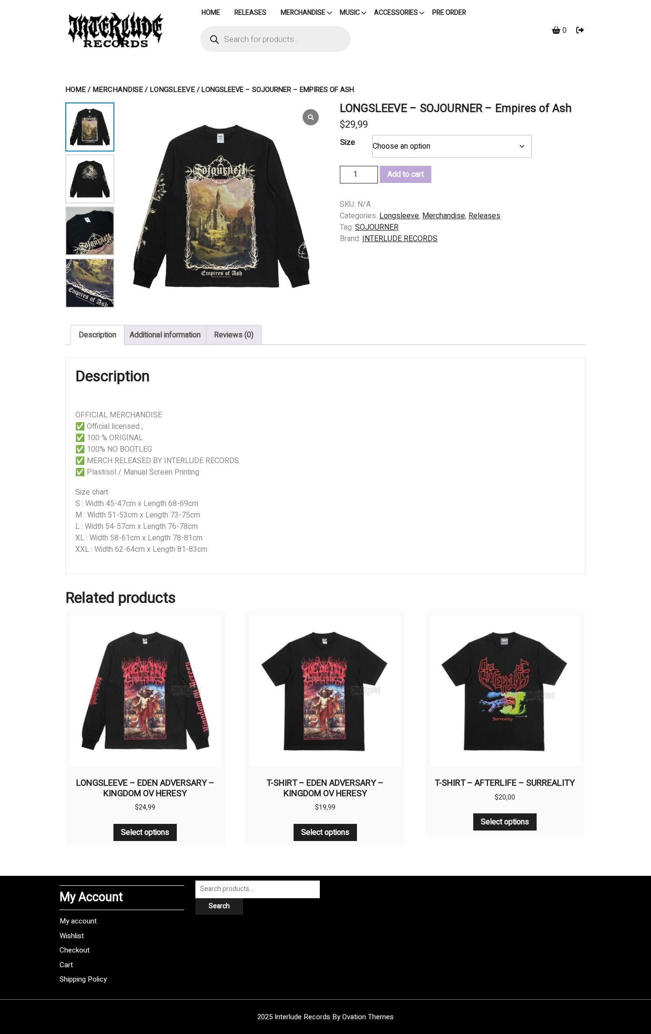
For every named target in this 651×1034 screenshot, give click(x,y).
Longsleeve (172, 89)
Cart (66, 965)
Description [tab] (97, 335)
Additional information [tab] (165, 335)
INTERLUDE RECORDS (399, 238)
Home (75, 89)
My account (78, 921)
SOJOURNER (376, 227)
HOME (211, 13)
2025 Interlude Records (325, 1017)
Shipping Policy (83, 979)
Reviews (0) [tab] (234, 335)
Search (219, 906)
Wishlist (72, 936)
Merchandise (303, 13)
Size (347, 142)
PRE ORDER (449, 13)
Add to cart (405, 174)
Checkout (75, 950)
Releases (250, 13)
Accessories (396, 13)
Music (350, 13)
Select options (145, 832)
